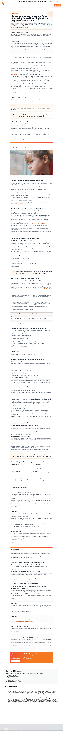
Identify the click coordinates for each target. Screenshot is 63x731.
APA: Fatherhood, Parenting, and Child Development (36, 223)
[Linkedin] (42, 720)
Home (19, 1)
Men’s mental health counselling (13, 676)
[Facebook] (36, 720)
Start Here (56, 3)
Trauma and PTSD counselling (13, 675)
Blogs (57, 1)
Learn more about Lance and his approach (18, 52)
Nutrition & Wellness (42, 1)
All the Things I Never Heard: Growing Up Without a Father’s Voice (22, 621)
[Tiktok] (44, 720)
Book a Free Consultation (15, 660)
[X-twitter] (38, 720)
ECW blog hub (19, 681)
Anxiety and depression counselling (14, 677)
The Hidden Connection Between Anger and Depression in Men (21, 619)
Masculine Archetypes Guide (21, 203)
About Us (23, 1)
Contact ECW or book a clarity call (13, 680)
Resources (51, 1)
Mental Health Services (31, 1)
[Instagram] (40, 720)
